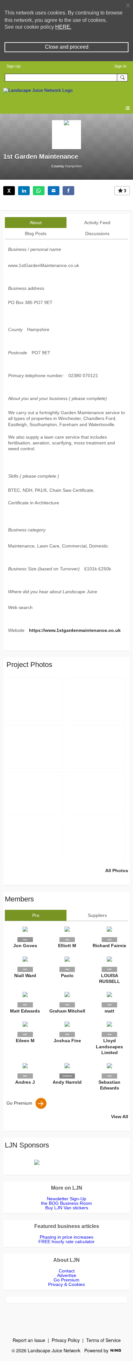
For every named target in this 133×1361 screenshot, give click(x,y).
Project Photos (29, 665)
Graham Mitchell (67, 1011)
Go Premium (19, 1103)
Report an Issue (29, 1340)
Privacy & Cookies (66, 1284)
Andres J (25, 1082)
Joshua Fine (67, 1040)
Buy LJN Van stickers (66, 1207)
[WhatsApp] (39, 190)
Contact (67, 1270)
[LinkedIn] (24, 190)
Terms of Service (103, 1340)
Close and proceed (66, 47)
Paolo (67, 975)
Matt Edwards (25, 1011)
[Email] (53, 190)
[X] (9, 190)
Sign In (120, 66)
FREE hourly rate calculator (66, 1241)
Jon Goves (25, 945)
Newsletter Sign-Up (66, 1198)
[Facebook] (68, 190)
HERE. (63, 27)
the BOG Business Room (66, 1203)
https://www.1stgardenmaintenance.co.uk (75, 630)
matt (109, 1011)
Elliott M (67, 945)
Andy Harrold (67, 1082)
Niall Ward (25, 975)
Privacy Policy (66, 1340)
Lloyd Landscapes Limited (109, 1046)
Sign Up (13, 66)
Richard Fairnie (109, 945)
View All (119, 1116)
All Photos (116, 870)
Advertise (66, 1275)
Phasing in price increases (66, 1237)
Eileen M (25, 1040)
